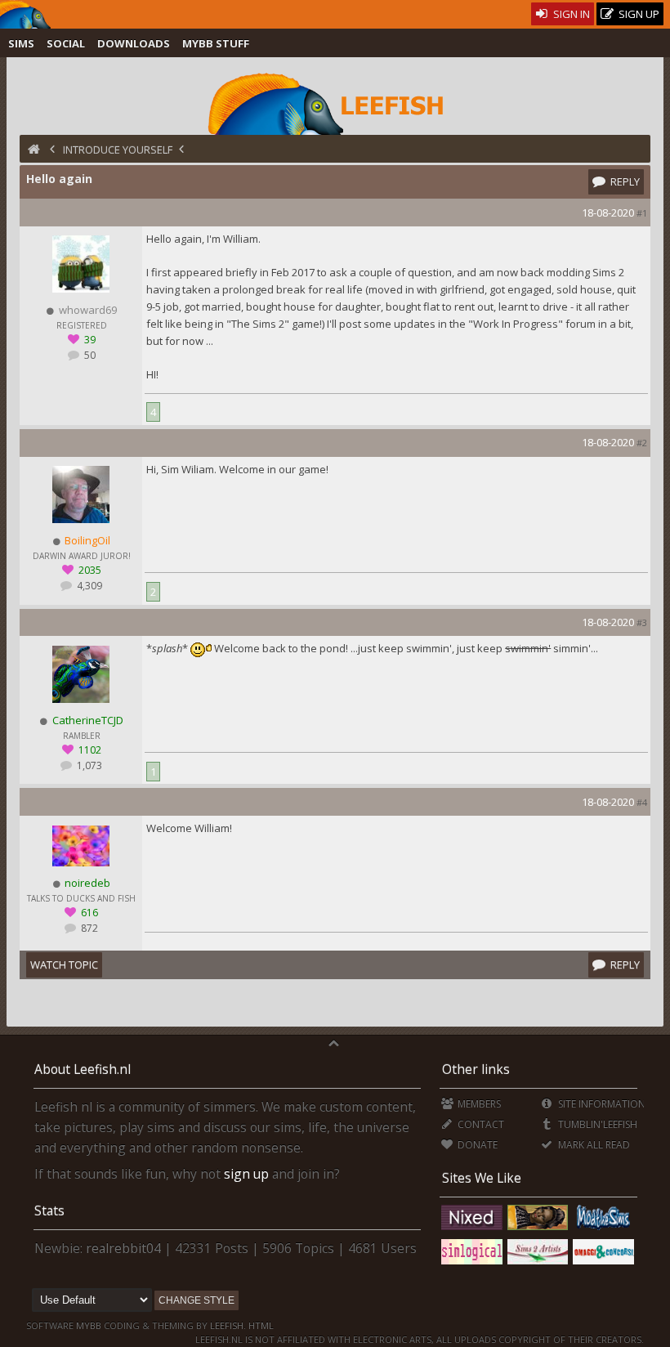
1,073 (88, 765)
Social (66, 43)
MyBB (88, 1325)
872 (88, 928)
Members (478, 1104)
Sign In (570, 14)
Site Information (600, 1104)
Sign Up (637, 14)
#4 (641, 802)
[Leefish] (335, 102)
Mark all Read (592, 1145)
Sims (21, 43)
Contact (479, 1124)
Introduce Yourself (117, 149)
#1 (641, 213)
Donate (476, 1145)
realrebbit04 (123, 1248)
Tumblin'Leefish (596, 1124)
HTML (260, 1325)
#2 (641, 442)
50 (89, 355)
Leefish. (228, 1325)
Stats (49, 1210)
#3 (641, 622)
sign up (246, 1174)
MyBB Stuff (215, 43)
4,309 (88, 586)
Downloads (133, 43)
